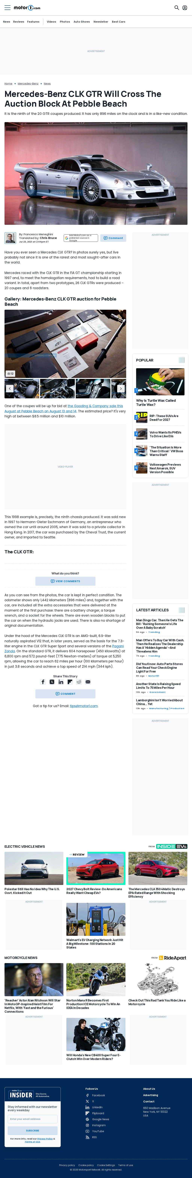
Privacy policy (67, 1165)
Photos (65, 21)
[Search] (177, 7)
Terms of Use (32, 1141)
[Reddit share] (79, 682)
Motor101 (153, 675)
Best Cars (118, 21)
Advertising (150, 1095)
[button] (10, 388)
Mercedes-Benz (28, 83)
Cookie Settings (106, 1165)
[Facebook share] (43, 682)
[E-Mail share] (88, 682)
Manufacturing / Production (166, 708)
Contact (148, 1101)
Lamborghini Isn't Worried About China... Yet (159, 702)
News (6, 21)
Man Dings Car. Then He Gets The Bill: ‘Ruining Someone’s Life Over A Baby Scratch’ (159, 624)
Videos (51, 21)
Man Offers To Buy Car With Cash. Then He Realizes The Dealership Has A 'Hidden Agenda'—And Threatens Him (160, 645)
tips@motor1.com (84, 706)
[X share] (52, 682)
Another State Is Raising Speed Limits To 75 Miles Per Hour (158, 686)
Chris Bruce (48, 238)
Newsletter (101, 21)
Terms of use (125, 1165)
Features (33, 21)
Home (8, 83)
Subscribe (32, 1130)
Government (157, 692)
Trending (154, 632)
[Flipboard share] (70, 682)
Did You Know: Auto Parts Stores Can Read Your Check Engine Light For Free (159, 667)
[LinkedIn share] (61, 682)
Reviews (18, 21)
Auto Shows (82, 21)
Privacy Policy (45, 1138)
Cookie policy (86, 1165)
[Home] (27, 7)
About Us (149, 1088)
